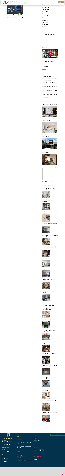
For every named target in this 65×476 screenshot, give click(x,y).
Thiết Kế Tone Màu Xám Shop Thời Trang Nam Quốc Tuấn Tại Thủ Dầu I (49, 366)
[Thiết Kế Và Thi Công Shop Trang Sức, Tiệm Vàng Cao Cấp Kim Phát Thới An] (46, 418)
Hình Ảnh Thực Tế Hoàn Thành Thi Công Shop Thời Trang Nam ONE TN (49, 354)
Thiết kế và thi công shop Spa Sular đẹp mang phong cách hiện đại (49, 95)
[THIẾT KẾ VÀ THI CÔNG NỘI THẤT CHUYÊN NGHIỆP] (46, 253)
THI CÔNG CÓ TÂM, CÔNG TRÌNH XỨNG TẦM (49, 104)
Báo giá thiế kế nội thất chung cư (39, 449)
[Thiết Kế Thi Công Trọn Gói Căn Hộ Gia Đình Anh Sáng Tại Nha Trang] (49, 143)
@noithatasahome (47, 66)
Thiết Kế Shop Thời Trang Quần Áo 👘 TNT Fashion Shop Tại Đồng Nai (49, 309)
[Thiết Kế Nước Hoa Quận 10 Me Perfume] (46, 324)
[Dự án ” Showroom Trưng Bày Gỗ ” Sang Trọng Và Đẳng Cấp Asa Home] (46, 407)
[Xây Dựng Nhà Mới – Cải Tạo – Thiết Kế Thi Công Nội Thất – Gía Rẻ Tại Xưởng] (46, 241)
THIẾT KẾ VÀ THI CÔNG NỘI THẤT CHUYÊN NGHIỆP (49, 248)
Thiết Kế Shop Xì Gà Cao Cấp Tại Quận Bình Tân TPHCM (49, 343)
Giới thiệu (3, 456)
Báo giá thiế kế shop (37, 447)
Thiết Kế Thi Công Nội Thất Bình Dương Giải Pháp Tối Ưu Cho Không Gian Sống (50, 79)
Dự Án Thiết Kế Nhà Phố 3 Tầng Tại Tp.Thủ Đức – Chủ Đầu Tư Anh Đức (50, 152)
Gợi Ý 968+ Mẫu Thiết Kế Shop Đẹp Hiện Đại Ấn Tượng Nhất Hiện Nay (49, 389)
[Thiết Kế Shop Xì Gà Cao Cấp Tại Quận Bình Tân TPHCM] (46, 348)
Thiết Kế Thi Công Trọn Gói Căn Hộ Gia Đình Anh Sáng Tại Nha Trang (49, 136)
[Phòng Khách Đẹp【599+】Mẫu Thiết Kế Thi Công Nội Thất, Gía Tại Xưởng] (46, 194)
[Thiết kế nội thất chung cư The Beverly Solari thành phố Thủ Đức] (46, 206)
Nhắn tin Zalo (36, 457)
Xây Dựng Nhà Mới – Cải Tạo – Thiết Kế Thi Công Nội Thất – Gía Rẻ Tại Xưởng (50, 236)
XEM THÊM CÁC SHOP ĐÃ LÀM (47, 181)
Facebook (35, 459)
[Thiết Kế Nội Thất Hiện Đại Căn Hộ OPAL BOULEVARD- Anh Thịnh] (46, 285)
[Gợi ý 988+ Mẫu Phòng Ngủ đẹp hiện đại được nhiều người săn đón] (46, 229)
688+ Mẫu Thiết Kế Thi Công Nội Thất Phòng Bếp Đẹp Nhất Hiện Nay (50, 212)
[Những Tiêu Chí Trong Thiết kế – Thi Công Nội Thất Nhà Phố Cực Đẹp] (49, 127)
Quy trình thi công (5, 461)
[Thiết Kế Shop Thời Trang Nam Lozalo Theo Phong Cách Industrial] (46, 383)
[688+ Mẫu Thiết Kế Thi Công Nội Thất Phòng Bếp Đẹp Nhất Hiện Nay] (46, 218)
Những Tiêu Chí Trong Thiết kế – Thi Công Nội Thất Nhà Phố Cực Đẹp (49, 119)
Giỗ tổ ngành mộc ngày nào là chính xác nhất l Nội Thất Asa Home (50, 87)
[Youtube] (36, 461)
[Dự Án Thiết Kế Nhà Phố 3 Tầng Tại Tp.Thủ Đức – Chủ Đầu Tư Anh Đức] (49, 159)
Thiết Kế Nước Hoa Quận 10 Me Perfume (48, 319)
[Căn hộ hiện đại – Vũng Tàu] (46, 263)
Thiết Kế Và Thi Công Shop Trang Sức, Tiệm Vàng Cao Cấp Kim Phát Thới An (50, 413)
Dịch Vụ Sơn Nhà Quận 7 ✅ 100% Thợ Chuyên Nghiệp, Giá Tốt (14, 15)
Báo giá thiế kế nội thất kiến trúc (39, 450)
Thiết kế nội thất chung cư (38, 440)
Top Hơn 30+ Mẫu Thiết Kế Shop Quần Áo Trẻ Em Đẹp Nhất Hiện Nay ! (49, 91)
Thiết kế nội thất (36, 437)
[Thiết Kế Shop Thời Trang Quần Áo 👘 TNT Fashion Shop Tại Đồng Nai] (46, 314)
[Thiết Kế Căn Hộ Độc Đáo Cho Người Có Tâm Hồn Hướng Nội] (46, 297)
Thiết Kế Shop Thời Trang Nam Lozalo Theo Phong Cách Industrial (49, 378)
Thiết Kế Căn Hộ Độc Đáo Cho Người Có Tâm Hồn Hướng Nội (49, 292)
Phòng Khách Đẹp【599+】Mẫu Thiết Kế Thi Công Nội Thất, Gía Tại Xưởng (49, 189)
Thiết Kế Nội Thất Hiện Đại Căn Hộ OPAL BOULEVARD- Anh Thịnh (48, 280)
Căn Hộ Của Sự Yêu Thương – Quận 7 (48, 269)
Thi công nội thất (36, 441)
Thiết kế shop (36, 438)
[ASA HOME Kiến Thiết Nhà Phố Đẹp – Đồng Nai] (50, 174)
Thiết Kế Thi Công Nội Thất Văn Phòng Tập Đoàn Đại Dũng (50, 83)
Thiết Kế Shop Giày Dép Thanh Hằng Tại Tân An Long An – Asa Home (49, 331)
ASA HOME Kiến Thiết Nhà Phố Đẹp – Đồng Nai (49, 167)
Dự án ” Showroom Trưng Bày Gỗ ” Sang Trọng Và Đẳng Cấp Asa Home (49, 401)
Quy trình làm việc (5, 458)
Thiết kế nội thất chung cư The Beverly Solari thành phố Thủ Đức (49, 201)
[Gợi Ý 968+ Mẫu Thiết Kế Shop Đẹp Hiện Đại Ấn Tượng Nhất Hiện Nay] (46, 395)
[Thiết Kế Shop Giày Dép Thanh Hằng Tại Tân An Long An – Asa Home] (46, 336)
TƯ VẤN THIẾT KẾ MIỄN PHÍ (46, 97)
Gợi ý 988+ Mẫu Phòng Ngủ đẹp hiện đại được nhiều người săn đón (49, 224)
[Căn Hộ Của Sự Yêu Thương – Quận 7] (46, 273)
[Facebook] (34, 461)
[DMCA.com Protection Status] (20, 464)
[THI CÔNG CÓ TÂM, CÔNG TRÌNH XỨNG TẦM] (49, 111)
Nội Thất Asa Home (9, 17)
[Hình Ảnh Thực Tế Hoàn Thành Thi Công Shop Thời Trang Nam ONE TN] (46, 360)
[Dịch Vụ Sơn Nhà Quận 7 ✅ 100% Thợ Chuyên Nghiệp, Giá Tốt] (15, 9)
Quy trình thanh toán (5, 462)
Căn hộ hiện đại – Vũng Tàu (46, 258)
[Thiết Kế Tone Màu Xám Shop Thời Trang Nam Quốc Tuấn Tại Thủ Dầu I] (46, 371)
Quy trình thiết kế (5, 459)
